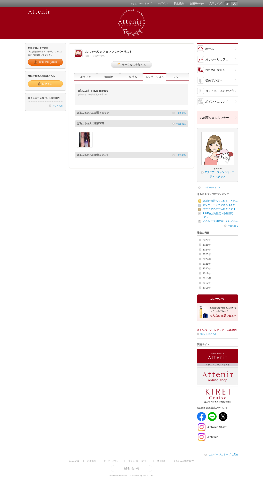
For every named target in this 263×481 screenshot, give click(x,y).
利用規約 (91, 461)
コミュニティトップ (140, 3)
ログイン (163, 3)
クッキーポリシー (112, 461)
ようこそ (85, 77)
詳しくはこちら (208, 334)
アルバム (131, 77)
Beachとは (74, 461)
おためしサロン (215, 70)
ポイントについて (216, 101)
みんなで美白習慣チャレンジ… (220, 220)
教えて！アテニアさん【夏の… (220, 205)
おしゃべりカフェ (216, 59)
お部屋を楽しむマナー (214, 117)
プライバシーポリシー (138, 461)
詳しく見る (58, 105)
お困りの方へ (197, 3)
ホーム (209, 48)
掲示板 (108, 77)
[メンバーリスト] (154, 77)
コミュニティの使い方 (219, 91)
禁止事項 (161, 461)
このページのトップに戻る (223, 454)
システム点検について (184, 461)
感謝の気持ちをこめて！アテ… (220, 200)
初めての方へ (214, 80)
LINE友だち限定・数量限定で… (218, 215)
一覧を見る (181, 113)
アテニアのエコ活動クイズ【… (220, 209)
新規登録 (179, 3)
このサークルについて (213, 187)
